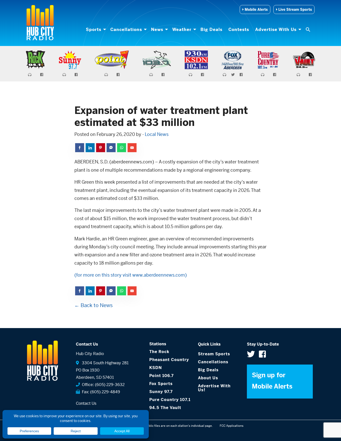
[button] (309, 29)
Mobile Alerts (256, 9)
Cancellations (126, 29)
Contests (238, 29)
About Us (208, 378)
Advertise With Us (276, 29)
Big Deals (211, 29)
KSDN (155, 367)
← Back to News (93, 305)
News (157, 29)
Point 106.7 (161, 375)
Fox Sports (161, 383)
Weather (181, 29)
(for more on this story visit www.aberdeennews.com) (130, 275)
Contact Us (86, 403)
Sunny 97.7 (161, 391)
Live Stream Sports (294, 9)
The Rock (159, 351)
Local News (157, 134)
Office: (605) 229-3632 (102, 384)
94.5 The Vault (165, 407)
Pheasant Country (169, 359)
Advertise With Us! (214, 388)
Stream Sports (214, 354)
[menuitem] (95, 29)
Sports (93, 29)
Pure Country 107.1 (169, 399)
